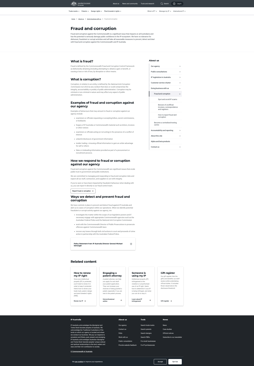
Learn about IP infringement (137, 300)
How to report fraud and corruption (167, 116)
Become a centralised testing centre (165, 124)
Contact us (155, 147)
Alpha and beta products (160, 141)
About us (116, 4)
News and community (130, 4)
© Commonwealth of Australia (81, 351)
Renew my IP (78, 301)
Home (73, 19)
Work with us (123, 337)
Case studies (167, 329)
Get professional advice (108, 300)
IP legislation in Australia (161, 77)
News (165, 325)
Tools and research (147, 4)
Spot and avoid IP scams (167, 99)
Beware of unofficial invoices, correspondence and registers (168, 107)
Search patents (146, 329)
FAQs (120, 333)
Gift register (165, 301)
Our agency (155, 66)
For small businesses (148, 341)
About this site (156, 136)
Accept (160, 362)
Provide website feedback (128, 345)
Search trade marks (147, 325)
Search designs (146, 333)
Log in (179, 4)
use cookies (79, 362)
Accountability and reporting (162, 130)
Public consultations (159, 72)
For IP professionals (148, 345)
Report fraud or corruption (81, 191)
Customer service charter (161, 83)
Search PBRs (145, 337)
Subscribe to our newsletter (172, 337)
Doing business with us (94, 19)
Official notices (168, 333)
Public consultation (125, 341)
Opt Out (175, 362)
